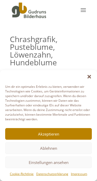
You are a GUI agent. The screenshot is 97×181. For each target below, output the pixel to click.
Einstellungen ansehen (49, 162)
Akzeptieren (48, 134)
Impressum (79, 174)
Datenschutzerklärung (52, 174)
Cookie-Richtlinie (22, 174)
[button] (89, 76)
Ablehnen (48, 148)
